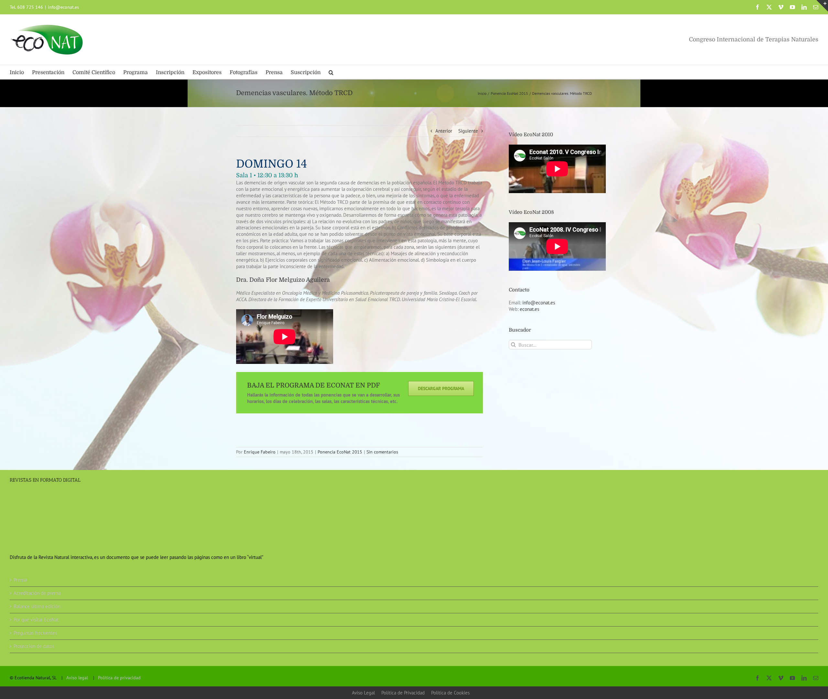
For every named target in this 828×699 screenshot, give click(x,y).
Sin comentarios (382, 452)
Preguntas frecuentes (35, 633)
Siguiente (468, 131)
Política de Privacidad (403, 693)
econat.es (529, 309)
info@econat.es (63, 7)
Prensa (20, 580)
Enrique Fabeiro (260, 452)
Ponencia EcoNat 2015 (340, 452)
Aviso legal (77, 678)
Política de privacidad (119, 678)
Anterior (443, 131)
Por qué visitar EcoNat (36, 620)
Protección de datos (34, 646)
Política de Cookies (450, 693)
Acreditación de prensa (37, 593)
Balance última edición (37, 606)
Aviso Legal (363, 693)
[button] (331, 72)
